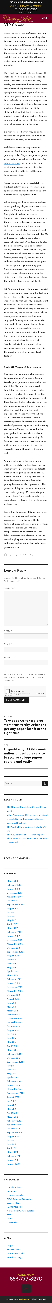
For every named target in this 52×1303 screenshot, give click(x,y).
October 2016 (13, 948)
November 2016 (15, 944)
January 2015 (13, 1015)
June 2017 (11, 916)
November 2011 (14, 1125)
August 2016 (13, 956)
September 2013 (15, 1062)
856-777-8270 (27, 11)
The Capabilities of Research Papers (25, 835)
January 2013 (13, 1085)
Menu (45, 18)
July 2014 (11, 1034)
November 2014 (15, 1023)
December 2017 (14, 893)
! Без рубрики (14, 1207)
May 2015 (11, 1007)
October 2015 (13, 995)
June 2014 (11, 1038)
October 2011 (13, 1129)
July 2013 (11, 1066)
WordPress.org (14, 1258)
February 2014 (14, 1054)
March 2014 (12, 1050)
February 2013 (14, 1082)
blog (31, 555)
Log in (10, 1246)
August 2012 (13, 1097)
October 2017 (13, 901)
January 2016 (13, 983)
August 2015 (13, 999)
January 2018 (13, 889)
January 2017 (13, 936)
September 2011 (15, 1133)
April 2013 (12, 1078)
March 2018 (12, 881)
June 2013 (11, 1070)
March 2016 (12, 975)
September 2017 (15, 905)
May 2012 (12, 1109)
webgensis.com (26, 1299)
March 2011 (12, 1152)
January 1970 (13, 1164)
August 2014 (13, 1030)
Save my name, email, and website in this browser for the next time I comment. (25, 677)
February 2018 (14, 885)
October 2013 (13, 1058)
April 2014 (12, 1046)
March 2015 (12, 1011)
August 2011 (13, 1137)
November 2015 (15, 991)
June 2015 (11, 1003)
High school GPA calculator (20, 1211)
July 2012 (11, 1101)
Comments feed (15, 1254)
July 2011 (11, 1140)
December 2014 (14, 1019)
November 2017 (15, 897)
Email (8, 644)
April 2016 (12, 971)
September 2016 (15, 952)
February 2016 (14, 979)
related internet (12, 163)
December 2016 (14, 940)
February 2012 (14, 1121)
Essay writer (13, 1203)
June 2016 (12, 964)
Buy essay (12, 1191)
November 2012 (15, 1089)
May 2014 (11, 1042)
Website (8, 657)
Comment (10, 588)
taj (9, 555)
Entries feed (13, 1250)
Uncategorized (14, 1187)
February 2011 (14, 1156)
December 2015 (14, 987)
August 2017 (13, 909)
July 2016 (11, 960)
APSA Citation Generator (19, 1199)
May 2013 (11, 1074)
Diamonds (12, 1223)
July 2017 (11, 913)
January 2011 (13, 1160)
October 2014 (13, 1027)
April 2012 (12, 1113)
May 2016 (12, 968)
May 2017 (11, 920)
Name (8, 631)
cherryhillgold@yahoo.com (28, 2)
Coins (9, 1219)
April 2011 (11, 1148)
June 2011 (11, 1144)
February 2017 (14, 932)
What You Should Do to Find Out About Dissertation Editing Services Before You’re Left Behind (27, 819)
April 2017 (12, 924)
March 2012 (12, 1117)
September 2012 (15, 1093)
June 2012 (12, 1105)
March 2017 (12, 928)
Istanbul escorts (15, 1195)
